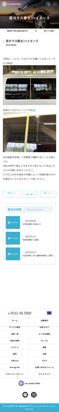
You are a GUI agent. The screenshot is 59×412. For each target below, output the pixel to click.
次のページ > (48, 194)
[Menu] (54, 4)
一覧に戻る (29, 194)
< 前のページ (11, 194)
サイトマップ (44, 374)
